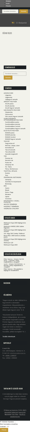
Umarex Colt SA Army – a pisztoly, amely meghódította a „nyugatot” (14, 260)
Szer (6, 175)
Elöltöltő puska (9, 133)
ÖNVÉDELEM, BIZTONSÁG (12, 177)
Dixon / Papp (9, 192)
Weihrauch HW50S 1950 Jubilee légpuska (14, 227)
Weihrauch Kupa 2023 (10, 245)
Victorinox (8, 198)
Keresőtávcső (9, 147)
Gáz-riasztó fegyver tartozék (14, 116)
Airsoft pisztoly (9, 106)
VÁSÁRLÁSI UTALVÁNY (11, 208)
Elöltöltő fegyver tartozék (13, 139)
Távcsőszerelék (10, 152)
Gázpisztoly (9, 112)
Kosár (8, 3)
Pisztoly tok (8, 158)
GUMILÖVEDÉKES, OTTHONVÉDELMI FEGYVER (13, 119)
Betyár (7, 190)
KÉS (5, 186)
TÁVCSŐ (6, 141)
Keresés (23, 11)
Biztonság (8, 184)
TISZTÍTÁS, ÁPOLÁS (10, 171)
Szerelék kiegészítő (11, 154)
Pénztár (8, 6)
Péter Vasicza (8, 259)
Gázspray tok (9, 164)
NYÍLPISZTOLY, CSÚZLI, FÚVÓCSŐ (11, 201)
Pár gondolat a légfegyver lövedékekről (13, 269)
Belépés (8, 1)
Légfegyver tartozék (11, 99)
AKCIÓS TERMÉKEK (10, 204)
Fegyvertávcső (9, 143)
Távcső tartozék (10, 150)
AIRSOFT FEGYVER (10, 101)
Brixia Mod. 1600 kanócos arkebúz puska (14, 236)
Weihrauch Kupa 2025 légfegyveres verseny (15, 230)
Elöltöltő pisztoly (10, 135)
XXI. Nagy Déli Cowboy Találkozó (14, 233)
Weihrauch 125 (8, 243)
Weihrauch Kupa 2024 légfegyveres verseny (15, 239)
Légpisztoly (8, 97)
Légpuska (8, 95)
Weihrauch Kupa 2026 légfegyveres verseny (15, 223)
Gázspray (8, 179)
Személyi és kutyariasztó (13, 181)
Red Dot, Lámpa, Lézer (12, 145)
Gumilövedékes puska (12, 122)
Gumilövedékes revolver (12, 126)
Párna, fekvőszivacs (11, 169)
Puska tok (8, 162)
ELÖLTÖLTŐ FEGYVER (11, 130)
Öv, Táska (8, 167)
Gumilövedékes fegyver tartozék (15, 128)
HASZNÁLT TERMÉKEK (11, 206)
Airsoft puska (9, 104)
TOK (5, 156)
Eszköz (7, 173)
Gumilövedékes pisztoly (12, 124)
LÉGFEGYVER (8, 93)
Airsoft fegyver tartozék (12, 108)
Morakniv (8, 194)
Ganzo (7, 188)
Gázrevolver (9, 114)
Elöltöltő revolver (10, 137)
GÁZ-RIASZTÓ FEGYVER (12, 110)
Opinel (7, 196)
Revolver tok (9, 160)
